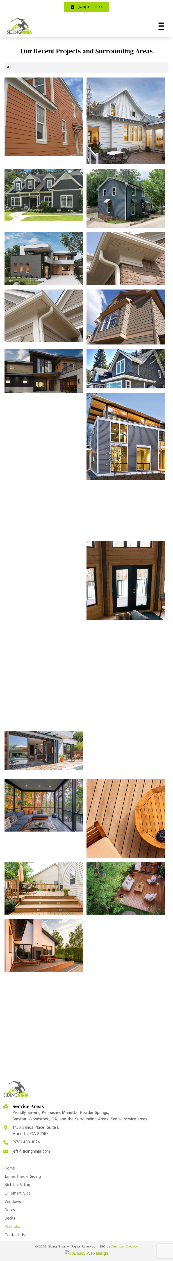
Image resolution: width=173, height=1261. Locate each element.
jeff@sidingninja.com (31, 1151)
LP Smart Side (18, 1193)
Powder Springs (94, 1113)
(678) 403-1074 (26, 1142)
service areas (135, 1119)
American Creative (124, 1246)
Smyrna (19, 1119)
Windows (13, 1202)
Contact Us (15, 1235)
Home (10, 1168)
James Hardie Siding (23, 1177)
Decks (10, 1218)
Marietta (69, 1113)
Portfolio (12, 1227)
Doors (10, 1210)
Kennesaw (51, 1113)
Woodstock (39, 1119)
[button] (160, 26)
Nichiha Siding (17, 1185)
